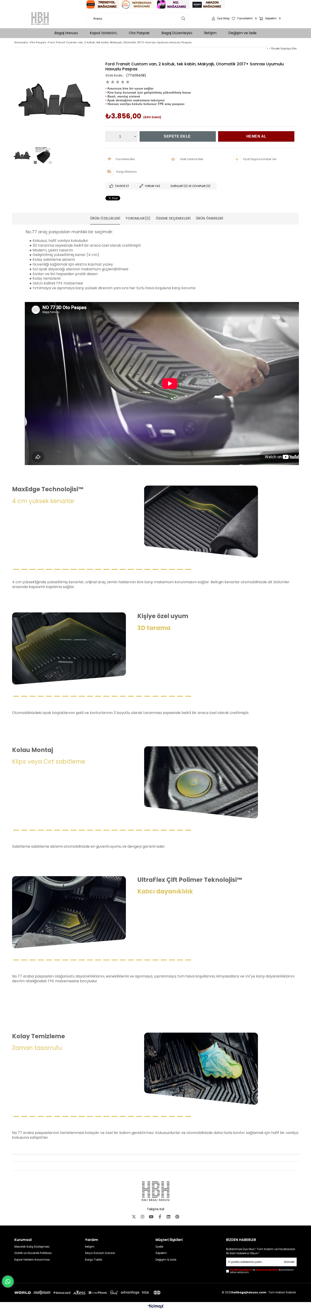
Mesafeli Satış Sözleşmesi (31, 1247)
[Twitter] (134, 1216)
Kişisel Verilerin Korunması (32, 1259)
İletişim (89, 1247)
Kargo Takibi (93, 1259)
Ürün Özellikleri (105, 218)
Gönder (289, 1262)
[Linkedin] (168, 1216)
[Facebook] (160, 1216)
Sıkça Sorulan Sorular (100, 1253)
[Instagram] (142, 1216)
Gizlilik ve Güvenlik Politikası (33, 1253)
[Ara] (183, 18)
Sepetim (161, 1253)
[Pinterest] (177, 1216)
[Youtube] (151, 1216)
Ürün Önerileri (209, 218)
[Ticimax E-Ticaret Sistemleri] (156, 1306)
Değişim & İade (166, 1259)
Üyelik (159, 1247)
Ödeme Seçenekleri (173, 218)
